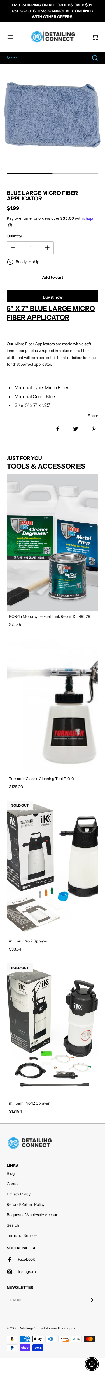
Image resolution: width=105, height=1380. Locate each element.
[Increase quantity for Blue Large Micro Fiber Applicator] (47, 248)
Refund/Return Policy (26, 1204)
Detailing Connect (32, 1328)
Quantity (14, 235)
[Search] (92, 58)
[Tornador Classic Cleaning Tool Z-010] (52, 705)
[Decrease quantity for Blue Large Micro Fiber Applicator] (13, 248)
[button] (13, 37)
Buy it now (52, 297)
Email (16, 1299)
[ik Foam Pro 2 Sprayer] (52, 867)
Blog (11, 1173)
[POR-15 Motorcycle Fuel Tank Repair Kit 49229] (52, 542)
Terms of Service (22, 1235)
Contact (14, 1183)
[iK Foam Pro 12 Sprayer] (52, 1029)
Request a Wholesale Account (33, 1214)
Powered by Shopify (60, 1328)
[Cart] (92, 37)
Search (13, 1225)
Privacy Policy (19, 1194)
